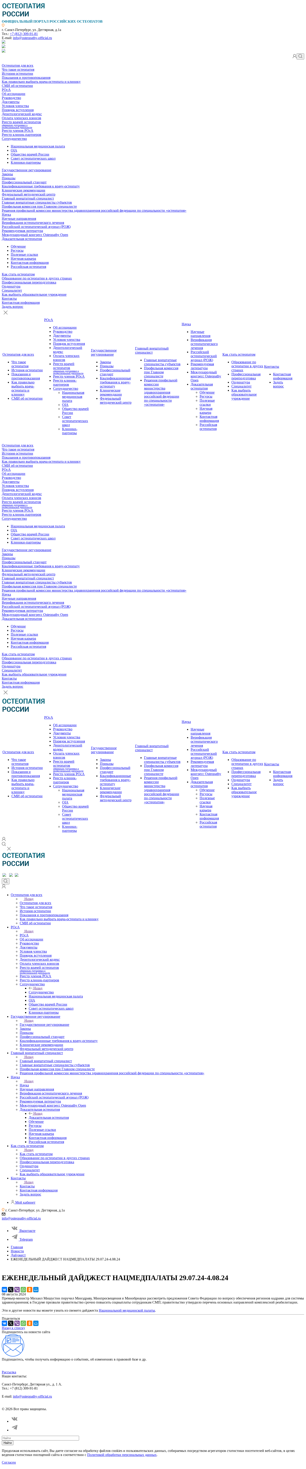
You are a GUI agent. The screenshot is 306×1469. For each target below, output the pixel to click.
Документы (10, 102)
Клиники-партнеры (26, 162)
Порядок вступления (18, 110)
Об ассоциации (13, 94)
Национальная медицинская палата (38, 146)
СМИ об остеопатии (17, 86)
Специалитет (12, 290)
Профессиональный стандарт (24, 182)
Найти (8, 1443)
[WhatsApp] (23, 1289)
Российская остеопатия (28, 267)
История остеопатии (17, 73)
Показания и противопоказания (26, 77)
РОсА (6, 90)
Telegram (26, 1239)
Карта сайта (123, 1405)
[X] (10, 1289)
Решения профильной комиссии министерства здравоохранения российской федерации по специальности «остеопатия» (94, 210)
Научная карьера (23, 258)
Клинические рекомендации (23, 190)
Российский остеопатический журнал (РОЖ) (36, 227)
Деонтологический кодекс (22, 114)
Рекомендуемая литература (22, 231)
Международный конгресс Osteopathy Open (35, 235)
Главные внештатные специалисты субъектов (37, 202)
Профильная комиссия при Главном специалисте (39, 206)
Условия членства (15, 106)
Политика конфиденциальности (23, 1405)
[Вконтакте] (15, 1421)
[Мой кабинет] (295, 57)
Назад (28, 899)
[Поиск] (300, 56)
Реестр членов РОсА (17, 130)
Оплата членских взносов (21, 118)
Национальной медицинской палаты (127, 1310)
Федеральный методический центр (28, 194)
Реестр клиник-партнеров (21, 135)
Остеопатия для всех (17, 65)
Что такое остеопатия (18, 69)
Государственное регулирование (26, 170)
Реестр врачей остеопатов (21, 124)
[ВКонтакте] (4, 1289)
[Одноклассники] (29, 1289)
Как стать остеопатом (18, 274)
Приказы (8, 178)
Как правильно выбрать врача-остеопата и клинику (41, 82)
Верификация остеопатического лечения (33, 223)
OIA (14, 150)
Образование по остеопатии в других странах (37, 278)
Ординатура (11, 286)
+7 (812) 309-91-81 (24, 34)
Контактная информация (30, 262)
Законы (7, 174)
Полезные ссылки (24, 254)
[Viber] (17, 1289)
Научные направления (19, 218)
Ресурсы (17, 250)
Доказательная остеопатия (22, 239)
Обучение (18, 246)
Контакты (9, 298)
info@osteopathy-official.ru (32, 38)
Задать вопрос (12, 306)
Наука (6, 214)
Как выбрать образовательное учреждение (34, 294)
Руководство (11, 98)
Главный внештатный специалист (28, 198)
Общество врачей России (30, 154)
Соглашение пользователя (66, 1405)
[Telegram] (15, 1430)
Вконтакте (27, 1231)
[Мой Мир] (36, 1289)
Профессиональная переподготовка (29, 282)
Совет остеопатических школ (33, 158)
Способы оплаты (99, 1405)
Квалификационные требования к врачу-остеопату (41, 186)
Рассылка (9, 1372)
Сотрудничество (14, 139)
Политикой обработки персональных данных (122, 1455)
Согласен (9, 1462)
